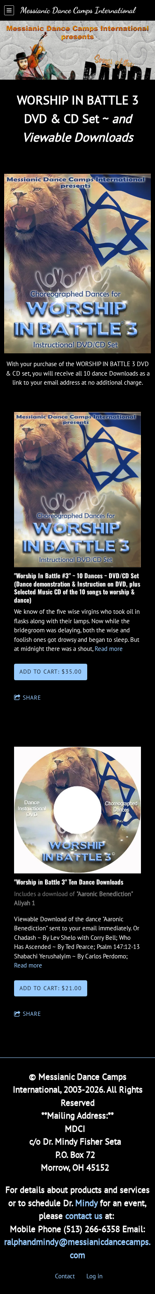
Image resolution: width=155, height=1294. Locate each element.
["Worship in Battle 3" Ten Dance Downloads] (77, 811)
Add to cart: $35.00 (50, 671)
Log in (94, 1276)
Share (32, 697)
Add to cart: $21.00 (50, 988)
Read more (109, 649)
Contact (65, 1276)
